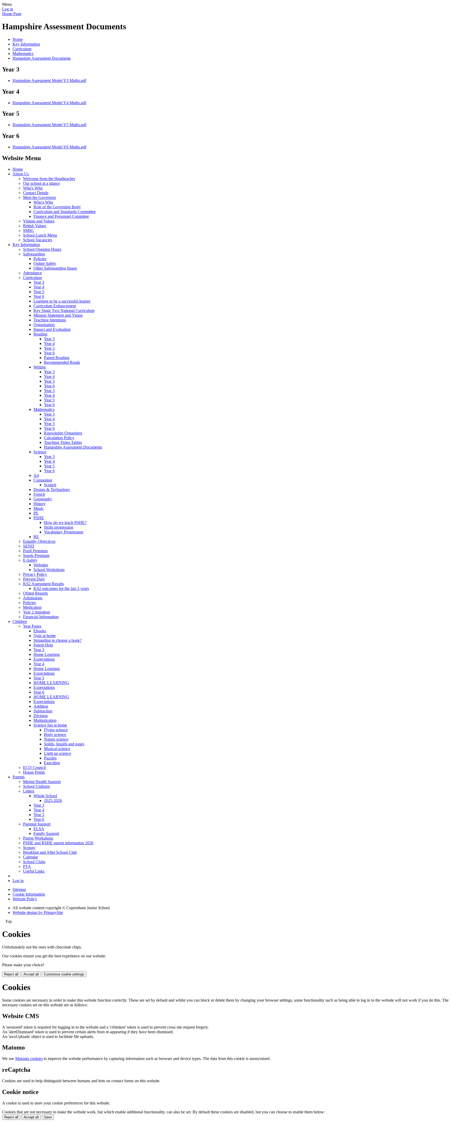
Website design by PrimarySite (38, 912)
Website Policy (25, 899)
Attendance (32, 273)
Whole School (45, 796)
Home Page (11, 14)
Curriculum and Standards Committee (64, 211)
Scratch (50, 485)
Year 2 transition (36, 612)
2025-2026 (53, 800)
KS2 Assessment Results (43, 584)
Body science (55, 734)
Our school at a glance (41, 183)
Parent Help (43, 645)
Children (20, 621)
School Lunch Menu (40, 235)
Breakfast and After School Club (50, 852)
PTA (27, 866)
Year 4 (38, 287)
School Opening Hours (42, 249)
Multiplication (44, 720)
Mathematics (23, 53)
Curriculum (22, 49)
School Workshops (49, 569)
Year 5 (38, 291)
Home (18, 39)
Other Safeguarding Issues (55, 268)
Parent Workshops (38, 838)
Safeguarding (34, 254)
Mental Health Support (42, 781)
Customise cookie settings (64, 974)
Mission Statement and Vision (58, 315)
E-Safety (30, 560)
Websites (40, 565)
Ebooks (39, 631)
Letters (28, 791)
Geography (42, 499)
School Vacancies (37, 240)
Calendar (30, 857)
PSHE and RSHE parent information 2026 (58, 843)
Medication (32, 607)
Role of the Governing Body (57, 207)
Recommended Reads (62, 362)
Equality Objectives (39, 541)
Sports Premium (36, 555)
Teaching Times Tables (63, 442)
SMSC (28, 230)
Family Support (46, 833)
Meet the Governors (39, 197)
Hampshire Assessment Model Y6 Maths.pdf (49, 147)
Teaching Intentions (49, 320)
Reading (40, 334)
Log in (7, 9)
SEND (28, 546)
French (39, 494)
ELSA (38, 829)
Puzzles (50, 758)
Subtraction (42, 711)
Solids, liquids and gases (64, 744)
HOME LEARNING (51, 682)
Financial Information (41, 617)
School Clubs (34, 861)
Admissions (32, 598)
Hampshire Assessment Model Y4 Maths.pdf (49, 103)
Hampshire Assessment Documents (42, 58)
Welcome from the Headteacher (49, 178)
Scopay (29, 847)
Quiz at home (44, 635)
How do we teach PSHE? (65, 522)
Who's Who (33, 188)
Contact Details (35, 193)
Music (38, 508)
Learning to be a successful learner (62, 301)
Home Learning (46, 654)
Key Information (26, 44)
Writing (39, 367)
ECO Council (34, 767)
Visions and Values (38, 221)
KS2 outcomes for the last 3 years (61, 588)
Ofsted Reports (35, 593)
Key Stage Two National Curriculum (63, 310)
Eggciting (52, 763)
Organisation (44, 324)
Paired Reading (56, 357)
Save (48, 1117)
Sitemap (19, 889)
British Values (34, 226)
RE (36, 536)
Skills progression (58, 527)
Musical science (57, 748)
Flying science (56, 730)
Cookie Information (29, 894)
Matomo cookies (29, 1058)
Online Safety (44, 263)
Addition (40, 706)
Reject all (11, 974)
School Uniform (36, 786)
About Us (21, 174)
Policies (39, 258)
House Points (34, 772)
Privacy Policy (35, 574)
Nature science (56, 739)
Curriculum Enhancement (54, 306)
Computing (42, 480)
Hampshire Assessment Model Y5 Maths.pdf (49, 124)
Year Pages (32, 626)
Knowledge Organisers (63, 433)
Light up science (57, 753)
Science (39, 452)
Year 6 (38, 296)
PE (35, 513)
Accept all (31, 974)
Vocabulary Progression (63, 532)
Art (36, 475)
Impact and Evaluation (52, 329)
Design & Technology (51, 489)
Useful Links (33, 871)
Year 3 (38, 282)
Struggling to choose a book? (57, 640)
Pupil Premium (35, 551)
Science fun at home (50, 725)
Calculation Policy (59, 438)
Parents (19, 777)
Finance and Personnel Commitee (61, 216)
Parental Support (36, 824)
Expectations (44, 659)
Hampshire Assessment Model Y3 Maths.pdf (49, 80)
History (39, 503)
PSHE (38, 518)
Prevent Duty (34, 579)
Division (40, 715)
